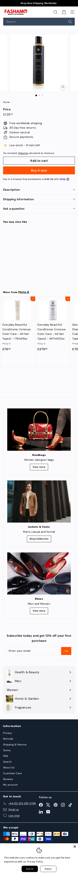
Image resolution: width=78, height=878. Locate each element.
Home (6, 102)
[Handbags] (39, 429)
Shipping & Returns (15, 744)
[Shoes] (39, 573)
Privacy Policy (35, 861)
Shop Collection (39, 538)
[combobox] (39, 22)
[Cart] (64, 12)
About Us (8, 767)
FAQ (5, 756)
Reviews (8, 779)
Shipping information (18, 199)
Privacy (7, 733)
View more (39, 466)
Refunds (8, 738)
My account (10, 784)
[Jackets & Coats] (39, 501)
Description (11, 190)
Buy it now (39, 170)
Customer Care (12, 773)
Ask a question (14, 209)
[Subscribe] (66, 651)
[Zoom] (62, 86)
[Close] (75, 846)
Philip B (23, 292)
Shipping (23, 153)
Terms (7, 750)
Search (7, 761)
